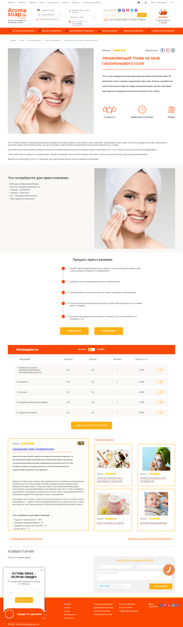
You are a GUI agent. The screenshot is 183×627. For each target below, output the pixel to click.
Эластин (23, 392)
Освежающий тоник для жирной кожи (33, 449)
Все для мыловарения (103, 604)
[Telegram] (131, 10)
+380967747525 (47, 10)
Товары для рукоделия (128, 611)
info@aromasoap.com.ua (49, 19)
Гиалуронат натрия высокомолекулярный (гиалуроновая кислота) (30, 370)
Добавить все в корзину (91, 425)
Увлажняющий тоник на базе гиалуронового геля (81, 40)
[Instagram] (123, 10)
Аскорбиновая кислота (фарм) (33, 402)
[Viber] (136, 10)
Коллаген (23, 382)
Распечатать (109, 331)
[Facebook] (119, 10)
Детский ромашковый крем (153, 523)
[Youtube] (127, 10)
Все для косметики (127, 604)
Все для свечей (125, 608)
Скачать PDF (74, 331)
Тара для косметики (102, 611)
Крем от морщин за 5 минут (110, 523)
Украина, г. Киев (77, 17)
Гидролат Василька (28, 412)
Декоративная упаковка (103, 608)
